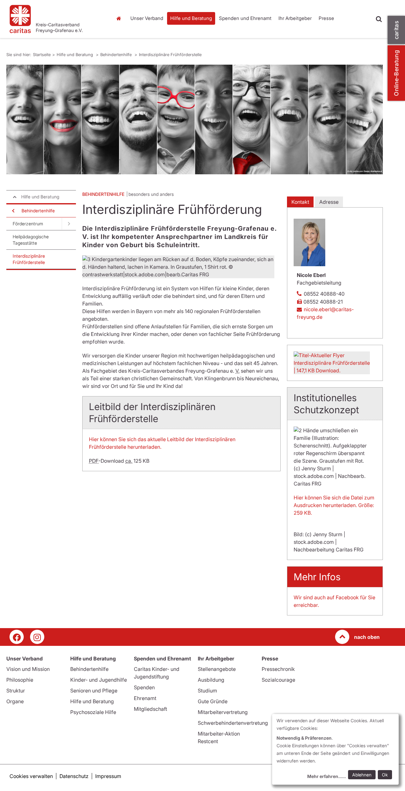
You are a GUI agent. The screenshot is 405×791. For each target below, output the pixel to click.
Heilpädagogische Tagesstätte (31, 240)
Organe (15, 701)
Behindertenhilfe (116, 54)
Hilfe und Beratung (191, 18)
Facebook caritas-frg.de (16, 637)
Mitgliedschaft (150, 709)
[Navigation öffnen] (12, 210)
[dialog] (335, 749)
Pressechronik (278, 669)
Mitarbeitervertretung (223, 712)
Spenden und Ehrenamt (245, 18)
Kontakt (300, 202)
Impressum (108, 776)
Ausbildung (211, 680)
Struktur (15, 690)
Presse (326, 18)
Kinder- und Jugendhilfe (98, 680)
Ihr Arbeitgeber (295, 18)
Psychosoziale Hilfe (93, 712)
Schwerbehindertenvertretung (233, 723)
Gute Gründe (212, 701)
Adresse (329, 202)
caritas (396, 30)
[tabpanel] (194, 119)
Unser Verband (146, 18)
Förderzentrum (28, 223)
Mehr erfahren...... (326, 776)
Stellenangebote (217, 669)
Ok (385, 774)
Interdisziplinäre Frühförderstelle (170, 54)
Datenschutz (74, 776)
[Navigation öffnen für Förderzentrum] (69, 223)
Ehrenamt (145, 698)
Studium (207, 690)
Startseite (120, 18)
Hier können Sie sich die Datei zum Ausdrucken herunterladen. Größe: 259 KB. (334, 505)
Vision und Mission (28, 669)
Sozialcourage (278, 680)
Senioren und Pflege (93, 690)
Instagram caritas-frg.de (37, 637)
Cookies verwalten (31, 776)
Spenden (144, 687)
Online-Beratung (396, 73)
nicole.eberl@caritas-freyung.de (325, 313)
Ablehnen (361, 774)
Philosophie (19, 680)
